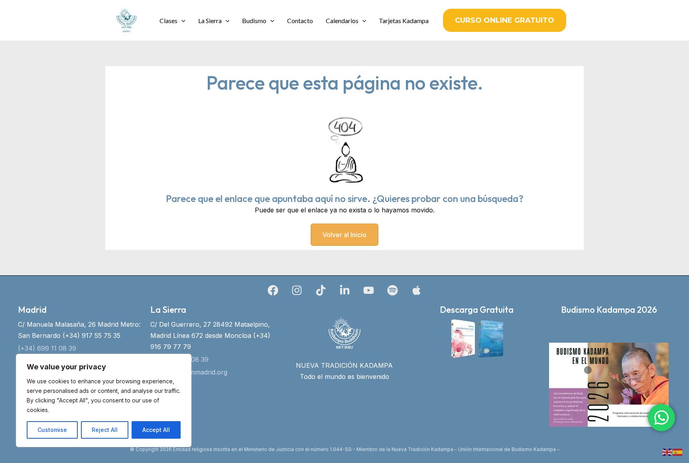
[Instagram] (296, 290)
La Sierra (210, 20)
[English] (667, 451)
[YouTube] (368, 290)
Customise (52, 429)
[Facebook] (273, 290)
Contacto (300, 20)
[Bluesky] (416, 290)
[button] (181, 20)
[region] (103, 400)
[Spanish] (678, 451)
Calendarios (342, 20)
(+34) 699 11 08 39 (47, 348)
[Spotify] (392, 290)
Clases (168, 20)
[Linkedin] (344, 290)
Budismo (254, 20)
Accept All (156, 429)
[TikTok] (320, 290)
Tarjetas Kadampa (404, 20)
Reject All (105, 429)
